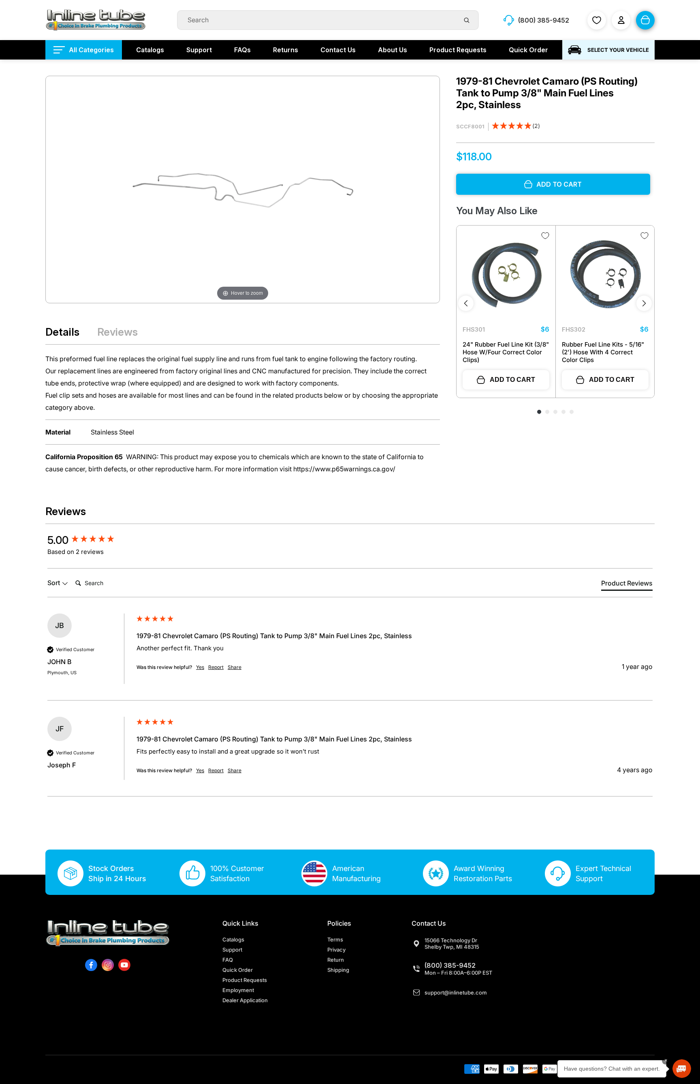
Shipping (338, 970)
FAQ (227, 959)
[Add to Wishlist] (545, 236)
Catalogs (233, 939)
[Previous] (466, 303)
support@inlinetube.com (456, 992)
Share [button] (234, 667)
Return (335, 959)
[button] (516, 126)
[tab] (627, 585)
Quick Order (237, 970)
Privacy (336, 949)
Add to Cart (512, 379)
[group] (89, 540)
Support (232, 949)
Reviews (117, 332)
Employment (238, 990)
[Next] (644, 303)
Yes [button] (200, 667)
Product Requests (244, 980)
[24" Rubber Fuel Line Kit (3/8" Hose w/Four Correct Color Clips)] (506, 275)
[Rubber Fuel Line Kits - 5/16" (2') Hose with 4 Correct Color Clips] (605, 275)
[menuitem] (83, 50)
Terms (335, 939)
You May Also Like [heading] (497, 211)
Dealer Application (245, 1000)
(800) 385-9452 (450, 965)
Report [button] (216, 667)
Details (62, 332)
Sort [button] (54, 583)
